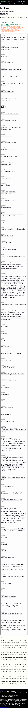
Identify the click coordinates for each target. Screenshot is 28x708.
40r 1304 (3, 345)
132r (15, 664)
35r (23, 642)
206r (2, 683)
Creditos (11, 11)
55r (14, 647)
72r (26, 649)
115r (22, 659)
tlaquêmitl (11, 478)
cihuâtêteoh (5, 471)
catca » (14, 278)
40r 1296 (3, 254)
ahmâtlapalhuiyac (9, 380)
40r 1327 (3, 549)
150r (10, 669)
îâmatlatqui (18, 620)
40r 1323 (3, 506)
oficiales (19, 292)
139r (7, 666)
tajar (2, 294)
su (10, 520)
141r (12, 666)
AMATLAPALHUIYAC (8, 367)
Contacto (2, 690)
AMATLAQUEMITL (7, 408)
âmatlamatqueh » (18, 311)
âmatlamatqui (6, 242)
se (18, 629)
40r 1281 (3, 147)
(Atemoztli (4, 530)
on (18, 289)
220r (12, 685)
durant (20, 214)
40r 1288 (3, 198)
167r (2, 673)
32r (17, 642)
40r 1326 (3, 542)
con (8, 522)
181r (12, 676)
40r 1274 (3, 97)
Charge (3, 156)
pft (13, 98)
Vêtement (4, 421)
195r (23, 678)
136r (26, 664)
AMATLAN (4, 326)
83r (24, 652)
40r (8, 645)
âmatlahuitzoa (6, 207)
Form (3, 83)
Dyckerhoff (6, 56)
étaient (22, 442)
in (20, 275)
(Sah (2, 41)
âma (2, 85)
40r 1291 (3, 220)
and (8, 316)
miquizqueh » (13, 622)
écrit (11, 136)
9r (20, 17)
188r (4, 678)
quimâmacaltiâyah (7, 510)
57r (19, 647)
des (6, 289)
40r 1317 (3, 436)
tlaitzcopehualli (6, 440)
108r (4, 659)
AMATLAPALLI (6, 387)
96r (26, 654)
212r (18, 683)
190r (10, 678)
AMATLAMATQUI (7, 236)
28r (8, 642)
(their (9, 466)
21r (18, 640)
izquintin (4, 622)
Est (18, 448)
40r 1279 (3, 134)
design (14, 448)
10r (22, 17)
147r (2, 669)
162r (15, 671)
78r (12, 652)
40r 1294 (3, 241)
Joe (8, 268)
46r (22, 645)
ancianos (12, 292)
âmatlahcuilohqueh (12, 114)
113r (17, 659)
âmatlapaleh (5, 353)
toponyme (6, 340)
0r (4, 17)
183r (18, 676)
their (11, 445)
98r (3, 657)
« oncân (4, 457)
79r (14, 652)
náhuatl (18, 564)
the (7, 285)
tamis (7, 551)
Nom (3, 214)
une (10, 76)
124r (20, 661)
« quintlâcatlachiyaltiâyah (10, 508)
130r (10, 664)
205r (24, 681)
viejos (6, 292)
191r (13, 678)
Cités (19, 316)
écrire (7, 76)
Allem (3, 256)
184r (21, 676)
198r (4, 681)
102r (14, 657)
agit (3, 627)
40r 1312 (3, 399)
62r (3, 649)
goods (12, 605)
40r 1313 (3, 406)
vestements (10, 467)
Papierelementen (7, 37)
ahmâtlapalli (7, 401)
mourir (3, 626)
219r (10, 685)
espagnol (19, 290)
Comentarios (3, 707)
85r (1, 654)
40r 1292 (3, 227)
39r (6, 645)
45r (19, 645)
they (22, 464)
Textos (11, 4)
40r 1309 (3, 379)
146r (26, 666)
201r (13, 681)
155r (23, 669)
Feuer (15, 39)
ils (22, 460)
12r (26, 17)
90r (13, 654)
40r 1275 (3, 105)
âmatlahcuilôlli (6, 178)
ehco (13, 215)
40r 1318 (3, 455)
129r (7, 664)
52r (8, 647)
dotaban (4, 520)
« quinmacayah (6, 620)
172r (15, 673)
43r (15, 645)
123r (17, 661)
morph (16, 83)
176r (25, 673)
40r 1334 (3, 601)
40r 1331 (3, 581)
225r (26, 685)
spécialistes (5, 265)
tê (6, 500)
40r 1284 (3, 169)
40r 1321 (3, 491)
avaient (6, 282)
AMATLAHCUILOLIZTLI (9, 143)
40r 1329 (3, 562)
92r (17, 654)
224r (23, 685)
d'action (11, 163)
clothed (4, 466)
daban (6, 518)
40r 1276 (3, 112)
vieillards (23, 280)
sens (8, 569)
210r (13, 683)
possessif (17, 353)
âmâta (20, 568)
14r (3, 640)
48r (26, 645)
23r (23, 640)
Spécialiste (5, 249)
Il (24, 287)
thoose (11, 266)
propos (3, 318)
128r (4, 664)
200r (10, 681)
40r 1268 (3, 54)
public (16, 156)
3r (9, 17)
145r (23, 666)
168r (4, 673)
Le (10, 290)
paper (19, 265)
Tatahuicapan (15, 566)
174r (20, 673)
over (13, 447)
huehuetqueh (19, 276)
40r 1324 (3, 527)
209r (10, 683)
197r (2, 681)
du (10, 249)
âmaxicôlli (14, 48)
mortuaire (18, 296)
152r (15, 669)
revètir (9, 500)
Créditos (24, 4)
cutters (3, 316)
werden (16, 37)
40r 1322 (3, 498)
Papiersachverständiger (14, 256)
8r (18, 17)
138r (4, 666)
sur (6, 83)
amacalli (15, 520)
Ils (11, 294)
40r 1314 (3, 412)
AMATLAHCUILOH (7, 92)
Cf (2, 360)
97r (1, 657)
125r (22, 661)
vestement (5, 607)
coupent (11, 313)
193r (18, 678)
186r (26, 676)
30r (12, 642)
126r (25, 661)
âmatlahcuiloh (18, 70)
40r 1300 (3, 309)
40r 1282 (3, 154)
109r (7, 659)
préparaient (5, 283)
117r (1, 661)
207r (5, 683)
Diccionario (11, 564)
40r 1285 (3, 176)
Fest (24, 37)
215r (26, 683)
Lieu (2, 136)
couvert (3, 443)
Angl (2, 558)
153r (17, 669)
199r (7, 681)
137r (2, 666)
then (19, 464)
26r (3, 642)
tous (11, 624)
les (21, 263)
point (9, 448)
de (6, 215)
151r (12, 669)
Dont (3, 614)
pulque (3, 631)
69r (20, 649)
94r (22, 654)
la (5, 229)
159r (7, 671)
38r (3, 645)
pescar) (20, 569)
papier (14, 249)
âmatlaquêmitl (6, 414)
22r (20, 640)
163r (18, 671)
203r (18, 681)
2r (8, 17)
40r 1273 (3, 90)
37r (1, 645)
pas (19, 229)
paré (9, 614)
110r (10, 659)
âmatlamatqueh (6, 276)
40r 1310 (3, 385)
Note (3, 229)
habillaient (5, 462)
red (12, 569)
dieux (21, 629)
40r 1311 (3, 392)
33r (19, 642)
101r (11, 657)
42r (12, 645)
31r (14, 642)
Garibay (6, 48)
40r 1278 (3, 125)
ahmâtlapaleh (8, 360)
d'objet (11, 192)
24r (25, 640)
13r (1, 640)
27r (5, 642)
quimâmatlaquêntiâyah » (10, 512)
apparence (13, 513)
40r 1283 (3, 161)
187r (2, 678)
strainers (8, 558)
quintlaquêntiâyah (15, 457)
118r (4, 661)
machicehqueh (6, 278)
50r (3, 647)
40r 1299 (3, 302)
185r (23, 676)
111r (12, 659)
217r (4, 685)
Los (2, 292)
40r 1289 (3, 205)
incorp (21, 83)
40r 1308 (3, 372)
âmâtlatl (4, 544)
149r (7, 669)
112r (15, 659)
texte (14, 290)
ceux (3, 313)
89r (11, 654)
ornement (6, 464)
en (23, 296)
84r (26, 652)
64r (8, 649)
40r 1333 (3, 595)
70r (22, 649)
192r (15, 678)
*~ (1, 76)
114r (20, 659)
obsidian (4, 448)
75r (5, 652)
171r (12, 673)
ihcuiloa (10, 83)
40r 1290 (3, 212)
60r (26, 647)
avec (2, 569)
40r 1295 (3, 247)
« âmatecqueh (6, 311)
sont (14, 294)
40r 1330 (3, 574)
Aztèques (21, 304)
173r (18, 673)
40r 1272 (3, 81)
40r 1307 (3, 365)
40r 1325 (3, 535)
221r (15, 685)
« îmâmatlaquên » (7, 430)
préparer (4, 296)
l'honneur (20, 318)
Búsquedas (17, 4)
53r (10, 647)
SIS (24, 256)
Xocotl (3, 39)
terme (15, 374)
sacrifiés (4, 629)
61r (1, 649)
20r (16, 640)
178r (4, 676)
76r (8, 652)
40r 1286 (3, 183)
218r (7, 685)
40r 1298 (3, 273)
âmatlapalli (5, 394)
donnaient (4, 513)
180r (10, 676)
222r (18, 685)
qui (2, 282)
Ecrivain (4, 107)
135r (23, 664)
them (21, 287)
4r (11, 17)
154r (20, 669)
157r (1, 671)
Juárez (3, 568)
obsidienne (5, 445)
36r (26, 642)
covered (8, 447)
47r (24, 645)
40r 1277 (3, 119)
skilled (17, 266)
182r (15, 676)
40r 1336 (3, 618)
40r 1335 (3, 612)
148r (4, 669)
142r (15, 666)
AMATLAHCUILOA (7, 63)
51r (6, 647)
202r (15, 681)
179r (7, 676)
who (16, 285)
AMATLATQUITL (7, 583)
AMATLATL (5, 537)
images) (14, 466)
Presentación (4, 4)
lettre (15, 76)
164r (21, 671)
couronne (18, 515)
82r (21, 652)
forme (7, 428)
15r (5, 640)
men (13, 285)
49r (1, 647)
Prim (19, 529)
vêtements (22, 430)
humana (19, 518)
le (23, 214)
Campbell (13, 268)
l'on (8, 136)
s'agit (3, 289)
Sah (2, 48)
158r (4, 671)
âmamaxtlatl (5, 49)
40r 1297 (3, 261)
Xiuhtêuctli (5, 319)
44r (17, 645)
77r (10, 652)
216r (2, 685)
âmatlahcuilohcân (7, 127)
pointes (19, 443)
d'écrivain (10, 156)
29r (10, 642)
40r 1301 (3, 324)
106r (25, 657)
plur (3, 114)
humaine (21, 513)
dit (24, 290)
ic (7, 457)
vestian (3, 522)
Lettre (3, 185)
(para (15, 569)
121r (12, 661)
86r (4, 654)
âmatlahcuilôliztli (7, 149)
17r (9, 640)
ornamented (15, 287)
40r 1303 (3, 338)
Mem (23, 529)
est (17, 229)
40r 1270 (3, 68)
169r (7, 673)
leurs (3, 442)
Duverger (4, 304)
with (21, 266)
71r (24, 649)
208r (7, 683)
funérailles (11, 297)
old (10, 285)
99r (6, 657)
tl (5, 85)
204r (21, 681)
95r (24, 654)
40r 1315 (3, 419)
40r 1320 (3, 484)
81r (19, 652)
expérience (17, 282)
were (20, 285)
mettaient (7, 515)
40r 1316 (3, 426)
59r (23, 647)
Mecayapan (5, 566)
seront (18, 627)
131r (12, 664)
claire (23, 229)
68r (18, 649)
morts (11, 289)
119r (7, 661)
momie (3, 290)
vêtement (8, 442)
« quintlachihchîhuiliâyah (10, 275)
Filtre (3, 551)
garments (21, 445)
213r (21, 683)
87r (6, 654)
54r (12, 647)
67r (15, 649)
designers (5, 266)
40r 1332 (3, 588)
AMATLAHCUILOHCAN (9, 120)
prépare (22, 289)
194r (21, 678)
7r (16, 17)
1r (6, 17)
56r (17, 647)
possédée (13, 428)
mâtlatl (10, 576)
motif (11, 443)
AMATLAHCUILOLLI (8, 171)
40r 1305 (3, 351)
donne (15, 568)
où (6, 136)
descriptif (21, 374)
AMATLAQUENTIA (7, 486)
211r (16, 683)
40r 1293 (3, 234)
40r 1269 (3, 61)
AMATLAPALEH (6, 347)
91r (15, 654)
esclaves (10, 627)
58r (21, 647)
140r (10, 666)
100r (9, 657)
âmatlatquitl (5, 590)
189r (7, 678)
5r (13, 17)
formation (10, 229)
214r (23, 683)
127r (1, 664)
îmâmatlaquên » (20, 440)
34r (21, 642)
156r (25, 669)
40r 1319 (3, 476)
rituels (12, 318)
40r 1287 (3, 190)
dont (14, 289)
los (23, 518)
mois (3, 215)
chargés (19, 294)
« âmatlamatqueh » (12, 263)
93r (20, 654)
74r (3, 652)
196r (26, 678)
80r (17, 652)
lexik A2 (4, 8)
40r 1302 (3, 331)
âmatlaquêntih (18, 493)
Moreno (20, 530)
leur (16, 430)
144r (20, 666)
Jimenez (15, 530)
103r (17, 657)
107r (2, 659)
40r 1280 (3, 141)
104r (20, 657)
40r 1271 (3, 74)
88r (8, 654)
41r (10, 645)
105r (22, 657)
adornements (6, 469)
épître (8, 185)
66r (13, 649)
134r (20, 664)
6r (15, 17)
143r (18, 666)
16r (7, 640)
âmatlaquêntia (6, 493)
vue (2, 297)
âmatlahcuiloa (6, 70)
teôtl (9, 215)
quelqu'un (15, 500)
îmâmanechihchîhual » (9, 460)
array (3, 605)
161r (12, 671)
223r (20, 685)
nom (6, 163)
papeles (7, 294)
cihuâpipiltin (5, 450)
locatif (16, 127)
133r (18, 664)
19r (14, 640)
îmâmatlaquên (6, 459)
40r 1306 (3, 358)
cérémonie (13, 214)
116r (25, 659)
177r (1, 676)
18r (12, 640)
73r (1, 652)
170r (10, 673)
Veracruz (9, 568)
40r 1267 (3, 46)
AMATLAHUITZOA (7, 200)
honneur (14, 629)
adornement (14, 603)
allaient (22, 624)
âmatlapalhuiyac (7, 374)
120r (9, 661)
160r (10, 671)
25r (1, 642)
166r (26, 671)
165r (23, 671)
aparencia (12, 518)
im (12, 39)
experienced (5, 287)
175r (23, 673)
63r (6, 649)
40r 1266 (3, 35)
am (21, 37)
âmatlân (4, 333)
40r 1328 (3, 556)
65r (10, 649)
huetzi (8, 39)
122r (14, 661)
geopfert (21, 39)
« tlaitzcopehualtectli (8, 438)
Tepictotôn (13, 529)
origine (12, 304)
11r (24, 17)
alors (19, 460)
